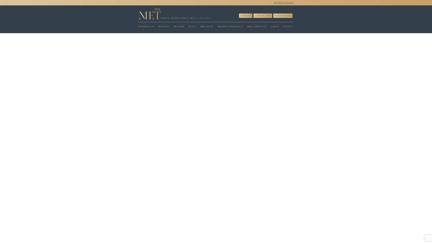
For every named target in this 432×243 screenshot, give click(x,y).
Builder (179, 26)
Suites (192, 26)
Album (275, 26)
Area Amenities (257, 26)
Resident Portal (284, 3)
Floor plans (146, 26)
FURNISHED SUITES (283, 16)
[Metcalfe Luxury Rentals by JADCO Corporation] (149, 13)
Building (164, 26)
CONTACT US (245, 16)
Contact (288, 26)
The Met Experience (230, 26)
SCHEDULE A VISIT (263, 16)
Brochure (207, 26)
